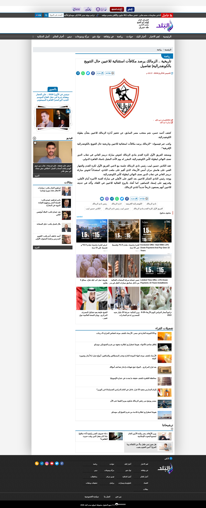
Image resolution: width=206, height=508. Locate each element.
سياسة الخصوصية (92, 497)
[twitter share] (88, 73)
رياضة (120, 36)
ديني (69, 36)
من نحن (118, 497)
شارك (99, 73)
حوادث (129, 36)
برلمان (112, 483)
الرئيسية (167, 36)
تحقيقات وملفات (91, 483)
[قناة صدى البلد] (130, 9)
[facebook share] (93, 73)
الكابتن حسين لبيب (93, 209)
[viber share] (107, 199)
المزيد (37, 176)
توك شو (96, 36)
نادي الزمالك (151, 204)
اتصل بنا (107, 497)
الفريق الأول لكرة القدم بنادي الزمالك (148, 209)
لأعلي (167, 459)
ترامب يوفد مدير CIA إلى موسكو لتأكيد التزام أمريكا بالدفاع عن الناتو (105, 15)
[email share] (78, 73)
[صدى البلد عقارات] (88, 9)
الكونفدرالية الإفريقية (134, 204)
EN (39, 15)
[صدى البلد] (164, 25)
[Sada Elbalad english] (76, 9)
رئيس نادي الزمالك (99, 204)
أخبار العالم (58, 36)
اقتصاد (146, 483)
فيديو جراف (110, 477)
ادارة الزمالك (116, 204)
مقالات (145, 489)
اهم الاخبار (154, 36)
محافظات (94, 477)
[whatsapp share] (83, 73)
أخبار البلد (141, 36)
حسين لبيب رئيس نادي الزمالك (117, 209)
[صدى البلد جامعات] (101, 9)
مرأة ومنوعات (82, 36)
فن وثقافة (109, 36)
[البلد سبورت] (117, 9)
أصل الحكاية (43, 36)
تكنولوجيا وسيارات (124, 483)
